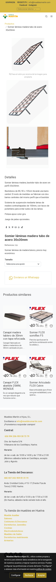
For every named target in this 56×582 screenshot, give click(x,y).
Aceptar (41, 575)
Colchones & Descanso (15, 521)
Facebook (23, 5)
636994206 (10, 2)
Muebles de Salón (13, 534)
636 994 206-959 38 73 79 (17, 436)
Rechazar (29, 575)
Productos (9, 24)
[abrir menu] (51, 16)
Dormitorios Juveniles (15, 525)
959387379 (22, 2)
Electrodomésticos (13, 531)
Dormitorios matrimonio (16, 537)
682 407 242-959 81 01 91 (16, 478)
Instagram (33, 5)
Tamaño (9, 259)
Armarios (8, 540)
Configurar (15, 575)
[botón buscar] (46, 16)
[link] (10, 16)
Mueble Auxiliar (11, 515)
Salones (8, 518)
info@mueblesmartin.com (39, 2)
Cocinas (8, 528)
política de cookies (43, 569)
